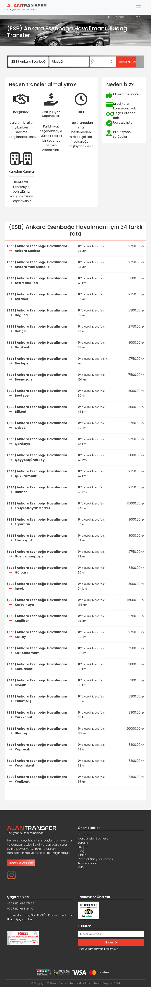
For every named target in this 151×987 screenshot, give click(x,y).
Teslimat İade (87, 863)
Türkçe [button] (136, 17)
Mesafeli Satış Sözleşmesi (95, 859)
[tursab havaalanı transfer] (23, 938)
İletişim (82, 847)
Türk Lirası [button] (117, 17)
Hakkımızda (85, 834)
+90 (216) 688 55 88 (20, 903)
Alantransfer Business (93, 838)
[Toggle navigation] (138, 7)
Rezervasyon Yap (21, 863)
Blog (81, 851)
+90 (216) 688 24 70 (20, 909)
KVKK (81, 867)
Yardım (83, 843)
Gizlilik (82, 855)
